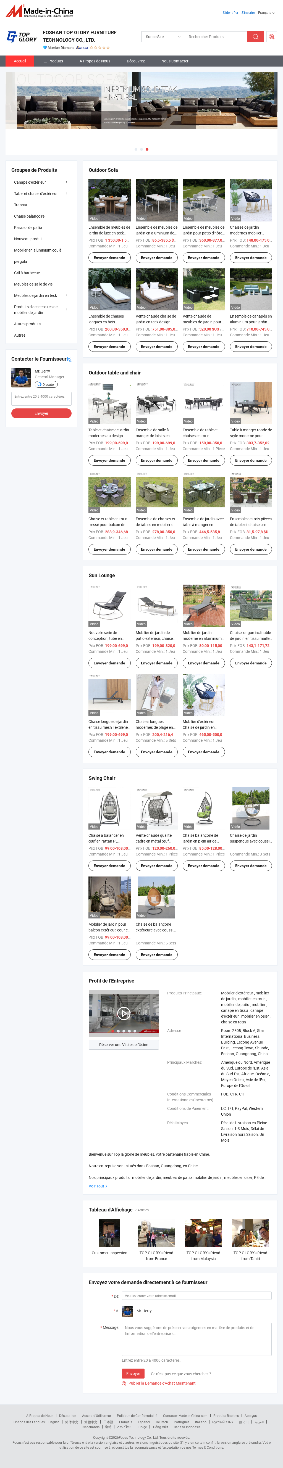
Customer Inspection (109, 1252)
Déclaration (67, 1415)
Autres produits (27, 323)
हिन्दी (108, 1427)
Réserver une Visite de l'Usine (123, 1044)
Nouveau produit (28, 238)
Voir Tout (96, 1186)
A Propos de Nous (95, 61)
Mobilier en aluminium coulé (37, 250)
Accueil (20, 61)
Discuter (49, 384)
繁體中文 (91, 1422)
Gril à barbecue (27, 272)
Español (144, 1422)
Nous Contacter (174, 61)
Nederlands (90, 1427)
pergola (20, 261)
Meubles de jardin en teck (35, 295)
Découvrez (136, 61)
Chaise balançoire (29, 216)
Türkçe (142, 1427)
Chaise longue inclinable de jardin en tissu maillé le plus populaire (250, 638)
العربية (259, 1422)
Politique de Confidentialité (137, 1415)
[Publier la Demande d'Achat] (271, 36)
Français (125, 1422)
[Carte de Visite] (69, 359)
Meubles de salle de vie (33, 284)
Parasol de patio (28, 227)
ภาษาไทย (124, 1427)
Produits (55, 61)
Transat (20, 204)
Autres (19, 335)
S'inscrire (248, 12)
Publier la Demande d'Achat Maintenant (159, 1383)
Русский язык (222, 1422)
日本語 (108, 1422)
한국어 (244, 1422)
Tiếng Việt (160, 1427)
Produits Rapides (226, 1415)
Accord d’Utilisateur (96, 1415)
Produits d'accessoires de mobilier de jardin (35, 309)
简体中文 (71, 1422)
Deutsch (162, 1422)
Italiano (200, 1422)
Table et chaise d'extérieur (36, 193)
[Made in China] (41, 10)
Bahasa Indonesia (187, 1427)
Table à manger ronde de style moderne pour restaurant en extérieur (251, 435)
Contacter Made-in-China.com (185, 1415)
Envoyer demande (109, 257)
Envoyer (133, 1373)
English (53, 1422)
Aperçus (251, 1415)
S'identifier (230, 12)
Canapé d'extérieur (30, 182)
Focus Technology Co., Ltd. (139, 1437)
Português (181, 1422)
